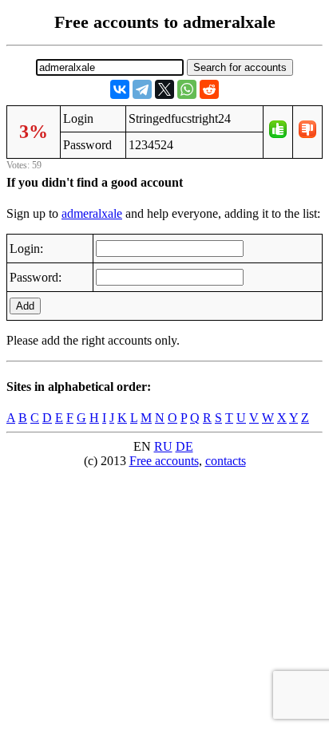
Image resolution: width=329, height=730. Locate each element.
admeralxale (91, 213)
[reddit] (209, 89)
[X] (164, 89)
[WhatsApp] (186, 89)
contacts (225, 461)
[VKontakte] (119, 89)
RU (163, 446)
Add (25, 306)
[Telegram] (142, 89)
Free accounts (164, 461)
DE (184, 446)
